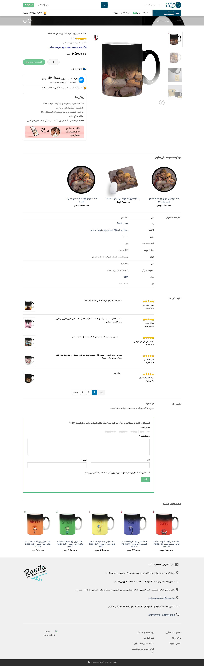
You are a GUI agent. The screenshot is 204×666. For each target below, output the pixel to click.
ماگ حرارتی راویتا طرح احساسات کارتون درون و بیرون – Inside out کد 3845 (70, 544)
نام (148, 460)
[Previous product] (25, 21)
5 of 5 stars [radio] (111, 432)
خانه (179, 21)
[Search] (104, 5)
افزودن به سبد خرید (34, 62)
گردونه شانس (125, 13)
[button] (167, 13)
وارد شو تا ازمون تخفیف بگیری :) (32, 13)
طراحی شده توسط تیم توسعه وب (102, 662)
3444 (126, 277)
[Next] (93, 68)
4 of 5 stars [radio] (124, 432)
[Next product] (30, 21)
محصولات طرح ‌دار (171, 21)
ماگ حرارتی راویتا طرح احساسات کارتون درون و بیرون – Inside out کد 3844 (38, 544)
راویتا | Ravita (122, 223)
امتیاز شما (145, 427)
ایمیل (84, 460)
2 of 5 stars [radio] (143, 432)
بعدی (75, 392)
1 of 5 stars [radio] (148, 432)
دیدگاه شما (144, 436)
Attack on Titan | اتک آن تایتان (115, 230)
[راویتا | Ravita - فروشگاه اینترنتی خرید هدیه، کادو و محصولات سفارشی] (173, 5)
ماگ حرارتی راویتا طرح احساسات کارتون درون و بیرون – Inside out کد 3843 (166, 544)
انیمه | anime (96, 230)
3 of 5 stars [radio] (134, 432)
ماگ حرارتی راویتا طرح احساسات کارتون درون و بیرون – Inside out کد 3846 (134, 544)
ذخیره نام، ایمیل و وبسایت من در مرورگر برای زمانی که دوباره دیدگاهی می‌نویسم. (115, 472)
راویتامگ (115, 13)
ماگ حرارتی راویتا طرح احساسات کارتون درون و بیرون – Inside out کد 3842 (102, 544)
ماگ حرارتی (160, 21)
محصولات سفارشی (143, 13)
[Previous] (160, 68)
